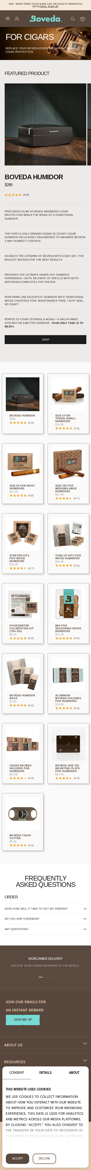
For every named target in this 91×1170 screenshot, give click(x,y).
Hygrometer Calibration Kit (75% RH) (22, 629)
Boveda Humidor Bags (22, 697)
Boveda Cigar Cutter (20, 837)
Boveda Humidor (34, 177)
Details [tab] (45, 1072)
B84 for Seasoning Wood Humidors (68, 629)
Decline (44, 1158)
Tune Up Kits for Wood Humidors (68, 557)
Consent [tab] (16, 1072)
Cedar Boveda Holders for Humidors (21, 768)
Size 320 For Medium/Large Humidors (66, 489)
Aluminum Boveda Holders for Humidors (68, 699)
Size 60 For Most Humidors (22, 487)
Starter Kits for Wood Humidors (19, 559)
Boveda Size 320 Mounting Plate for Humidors (67, 768)
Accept (17, 1158)
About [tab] (74, 1072)
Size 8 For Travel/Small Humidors (65, 419)
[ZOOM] (84, 159)
